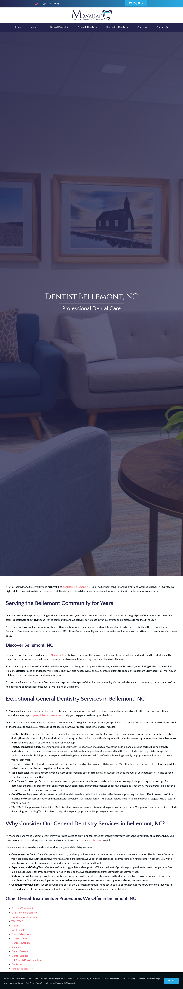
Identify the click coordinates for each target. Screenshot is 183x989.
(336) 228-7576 (50, 3)
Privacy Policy (35, 983)
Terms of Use (23, 983)
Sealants (16, 947)
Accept (171, 980)
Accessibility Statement (65, 983)
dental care (95, 840)
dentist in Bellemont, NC (76, 586)
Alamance (55, 655)
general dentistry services (47, 715)
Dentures (16, 964)
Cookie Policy (46, 983)
